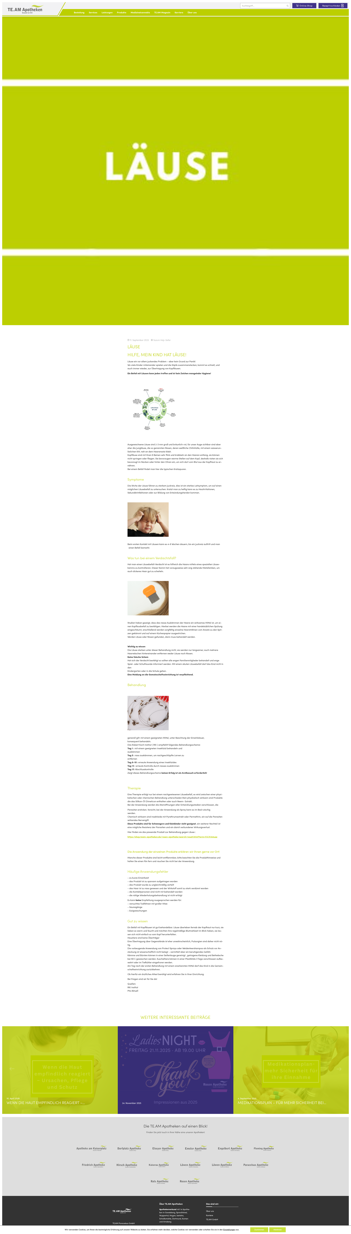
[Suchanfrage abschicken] (287, 5)
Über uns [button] (192, 12)
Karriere (179, 12)
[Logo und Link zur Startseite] (26, 9)
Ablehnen (277, 1229)
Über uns (210, 1211)
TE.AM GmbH (212, 1219)
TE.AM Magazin (162, 12)
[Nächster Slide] (339, 1069)
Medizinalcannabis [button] (140, 12)
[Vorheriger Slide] (12, 1069)
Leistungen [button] (107, 12)
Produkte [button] (121, 12)
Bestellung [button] (79, 12)
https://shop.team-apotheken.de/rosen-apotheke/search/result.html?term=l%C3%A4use (172, 836)
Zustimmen (259, 1229)
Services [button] (93, 12)
